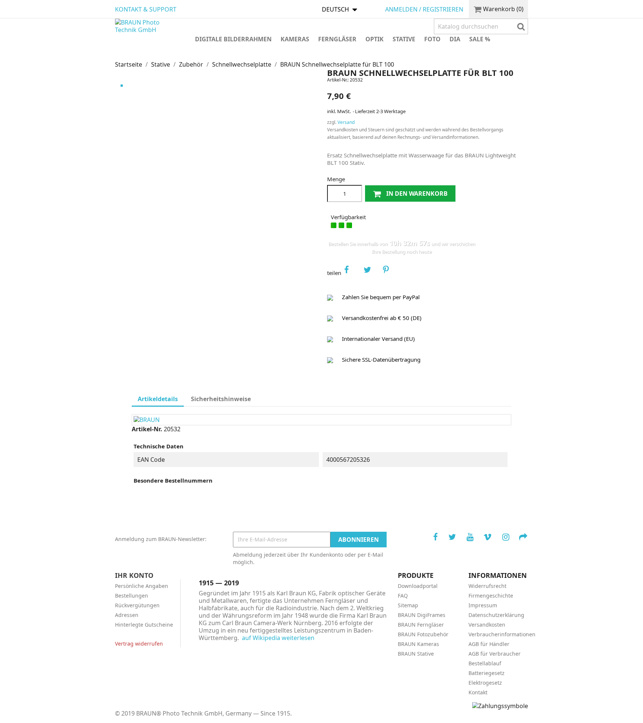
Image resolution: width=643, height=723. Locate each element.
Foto (432, 39)
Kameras (295, 39)
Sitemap (408, 605)
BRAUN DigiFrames (421, 614)
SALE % (479, 39)
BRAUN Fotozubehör (423, 634)
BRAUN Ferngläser (421, 624)
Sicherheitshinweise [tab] (221, 399)
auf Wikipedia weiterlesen (278, 638)
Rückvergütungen (137, 605)
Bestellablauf (484, 663)
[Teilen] (351, 272)
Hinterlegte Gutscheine (144, 624)
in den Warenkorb (416, 193)
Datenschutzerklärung (496, 614)
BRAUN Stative (416, 653)
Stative (404, 39)
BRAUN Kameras (418, 643)
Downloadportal (418, 585)
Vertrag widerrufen (139, 643)
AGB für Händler (488, 643)
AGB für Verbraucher (494, 653)
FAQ (403, 595)
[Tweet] (371, 272)
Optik (374, 39)
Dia (455, 39)
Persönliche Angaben (141, 585)
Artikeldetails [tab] (158, 399)
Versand (346, 122)
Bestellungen (131, 595)
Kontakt (477, 692)
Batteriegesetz (486, 672)
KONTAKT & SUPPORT (145, 9)
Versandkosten (486, 624)
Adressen (126, 614)
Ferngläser (337, 39)
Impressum (482, 605)
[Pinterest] (390, 272)
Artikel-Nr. (147, 429)
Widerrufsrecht (487, 585)
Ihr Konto (134, 575)
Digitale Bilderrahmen (233, 39)
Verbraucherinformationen (501, 634)
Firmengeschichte (490, 595)
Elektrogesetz (485, 682)
